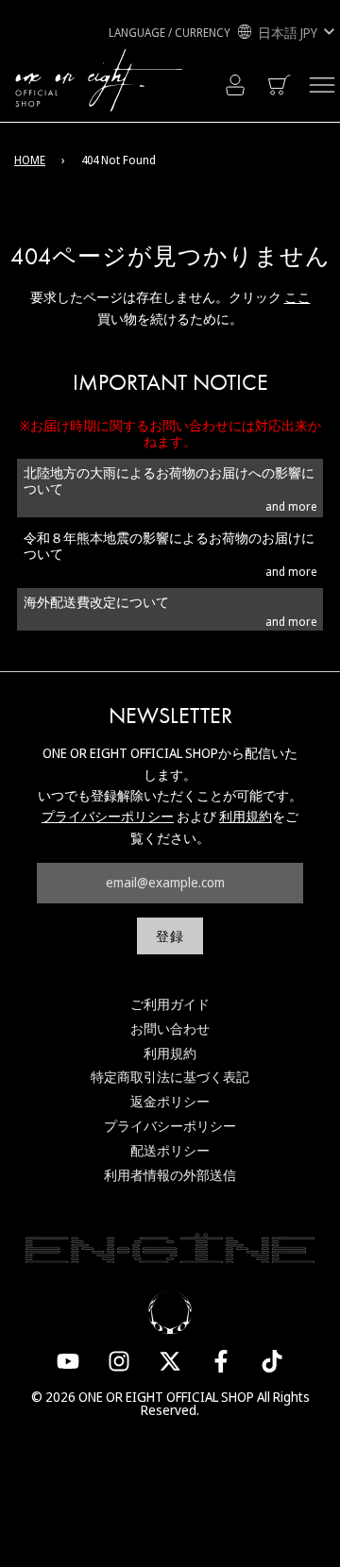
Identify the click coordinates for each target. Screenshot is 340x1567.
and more (291, 507)
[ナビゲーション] (322, 85)
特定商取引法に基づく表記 (170, 1077)
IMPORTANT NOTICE (170, 382)
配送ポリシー (170, 1150)
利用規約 (245, 816)
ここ (297, 297)
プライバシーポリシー (108, 816)
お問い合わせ (170, 1028)
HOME (29, 160)
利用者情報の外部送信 (170, 1175)
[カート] (281, 85)
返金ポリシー (170, 1101)
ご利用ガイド (170, 1004)
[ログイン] (235, 85)
